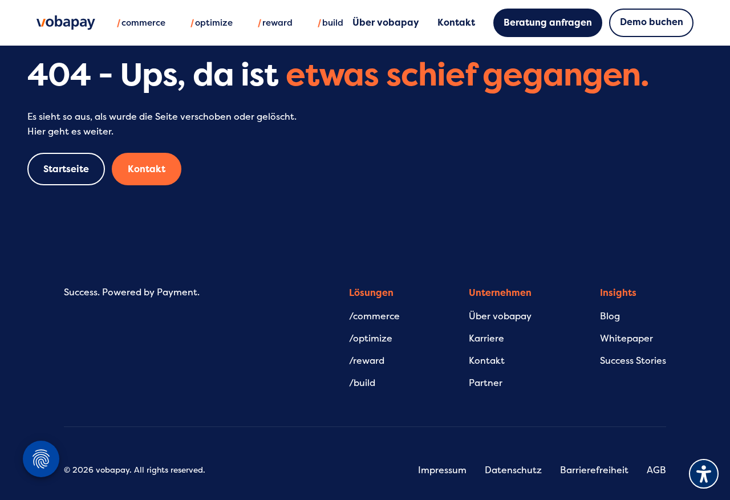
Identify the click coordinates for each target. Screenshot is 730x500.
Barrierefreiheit (594, 470)
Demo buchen (651, 22)
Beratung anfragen (548, 23)
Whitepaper (626, 338)
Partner (485, 383)
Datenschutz (513, 470)
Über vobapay (500, 316)
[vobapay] (65, 22)
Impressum (442, 470)
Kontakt (146, 169)
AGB (656, 470)
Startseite (66, 169)
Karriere (486, 338)
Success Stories (633, 361)
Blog (610, 316)
